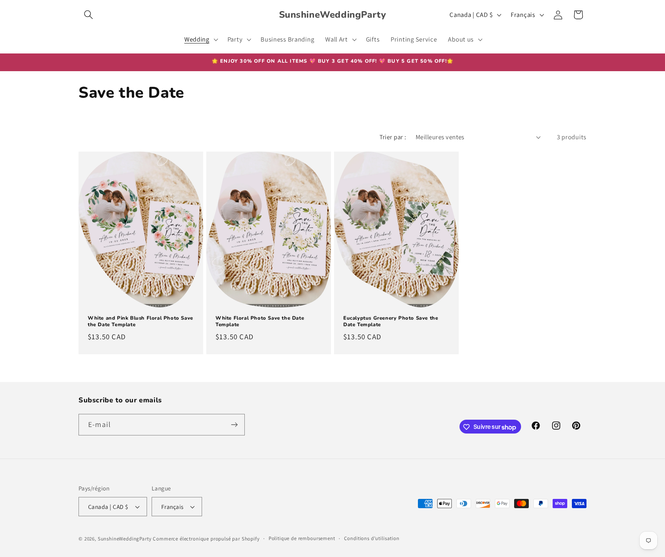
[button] (89, 15)
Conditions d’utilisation (371, 538)
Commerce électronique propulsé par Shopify (206, 538)
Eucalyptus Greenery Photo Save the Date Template (390, 321)
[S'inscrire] (234, 424)
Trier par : (392, 137)
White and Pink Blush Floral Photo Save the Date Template (140, 321)
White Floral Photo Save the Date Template (260, 321)
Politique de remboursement (302, 538)
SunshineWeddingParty (125, 538)
